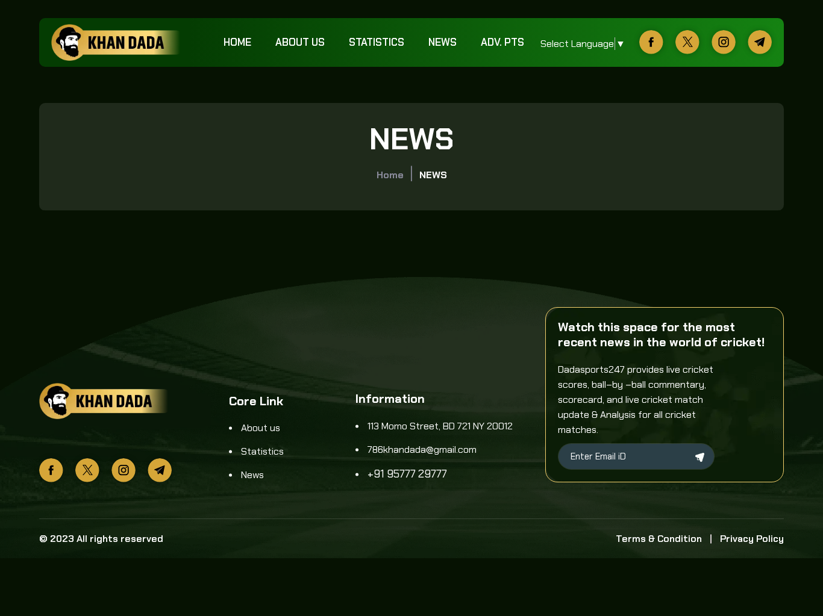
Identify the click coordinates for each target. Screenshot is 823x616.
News (442, 42)
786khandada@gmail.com (422, 449)
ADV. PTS (502, 42)
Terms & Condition (659, 538)
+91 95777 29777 (407, 474)
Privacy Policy (752, 538)
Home (237, 42)
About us (300, 42)
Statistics (376, 42)
